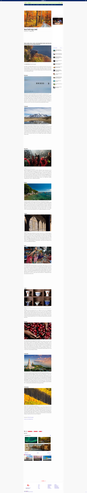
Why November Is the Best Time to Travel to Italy (31, 449)
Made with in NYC (26, 491)
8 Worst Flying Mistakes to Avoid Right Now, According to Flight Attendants (58, 71)
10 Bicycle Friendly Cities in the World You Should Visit (58, 64)
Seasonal (52, 4)
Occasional (42, 4)
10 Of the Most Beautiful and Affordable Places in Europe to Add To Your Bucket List (58, 77)
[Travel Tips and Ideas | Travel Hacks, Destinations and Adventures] (29, 3)
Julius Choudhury (31, 491)
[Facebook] (59, 3)
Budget (31, 4)
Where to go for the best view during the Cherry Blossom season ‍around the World (37, 459)
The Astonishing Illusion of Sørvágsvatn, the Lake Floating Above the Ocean (58, 57)
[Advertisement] (37, 7)
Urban (33, 4)
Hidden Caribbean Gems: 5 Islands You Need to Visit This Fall (58, 50)
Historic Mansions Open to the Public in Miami (58, 22)
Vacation (48, 4)
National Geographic (31, 417)
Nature (45, 4)
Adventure (28, 4)
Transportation (37, 4)
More (54, 4)
